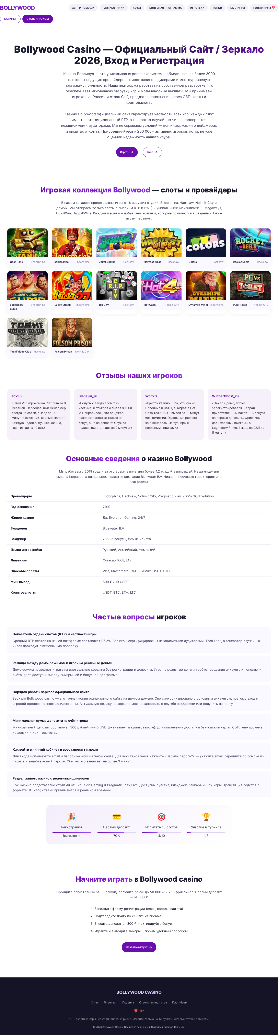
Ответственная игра (153, 1002)
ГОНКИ (217, 7)
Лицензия (110, 1002)
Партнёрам (179, 1002)
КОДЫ (137, 7)
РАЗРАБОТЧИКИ (114, 7)
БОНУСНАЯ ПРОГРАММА (165, 7)
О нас (95, 1002)
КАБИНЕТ (10, 18)
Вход (150, 152)
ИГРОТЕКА (197, 7)
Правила (128, 1002)
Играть (124, 152)
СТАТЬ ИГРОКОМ (37, 18)
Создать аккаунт (137, 947)
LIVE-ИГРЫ (237, 7)
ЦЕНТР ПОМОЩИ (83, 7)
